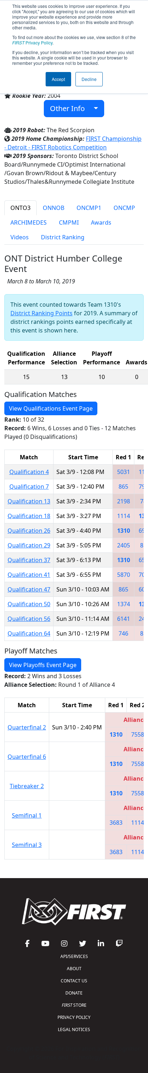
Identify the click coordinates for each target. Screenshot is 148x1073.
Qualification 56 (29, 619)
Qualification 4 (29, 472)
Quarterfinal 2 (27, 727)
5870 (123, 575)
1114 (123, 516)
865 (123, 486)
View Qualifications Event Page (51, 408)
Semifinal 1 (27, 815)
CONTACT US (74, 981)
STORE (74, 1005)
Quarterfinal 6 (27, 757)
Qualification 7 (29, 486)
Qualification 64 (29, 633)
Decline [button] (89, 79)
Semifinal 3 (27, 845)
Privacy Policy (32, 42)
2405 (123, 545)
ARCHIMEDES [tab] (28, 222)
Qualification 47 (29, 589)
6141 (123, 619)
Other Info (70, 108)
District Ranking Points (41, 313)
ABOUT (74, 969)
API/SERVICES (74, 956)
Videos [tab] (19, 237)
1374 (123, 604)
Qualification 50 (29, 604)
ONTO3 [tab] (20, 208)
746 (123, 633)
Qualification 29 (29, 545)
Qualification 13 (29, 501)
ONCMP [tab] (124, 208)
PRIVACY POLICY (74, 1017)
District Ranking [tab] (62, 237)
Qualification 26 (29, 531)
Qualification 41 (29, 575)
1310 (123, 531)
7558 (137, 734)
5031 (123, 472)
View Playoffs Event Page (43, 665)
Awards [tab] (101, 222)
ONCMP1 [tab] (89, 208)
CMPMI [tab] (69, 222)
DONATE (74, 993)
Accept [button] (58, 79)
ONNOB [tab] (53, 208)
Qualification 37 (29, 560)
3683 (116, 823)
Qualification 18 (29, 516)
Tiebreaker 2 (27, 786)
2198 (123, 501)
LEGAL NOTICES (74, 1029)
